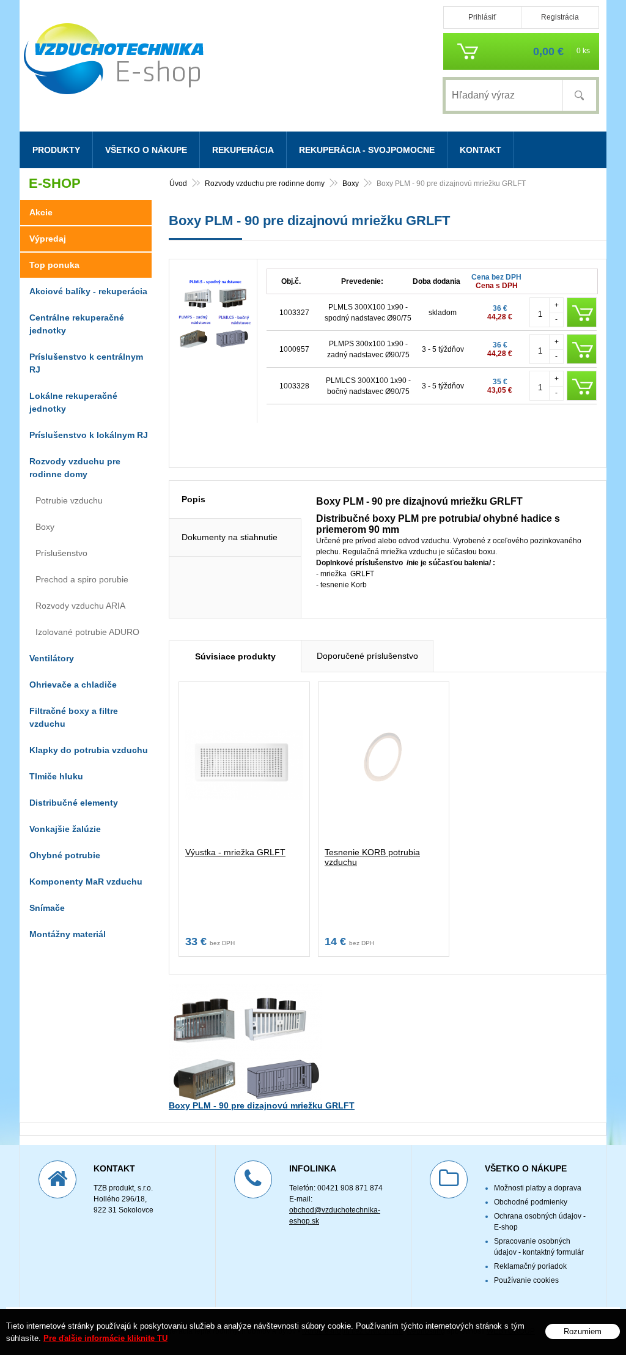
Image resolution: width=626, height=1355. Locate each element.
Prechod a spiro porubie (81, 579)
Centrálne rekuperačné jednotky (76, 324)
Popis (193, 499)
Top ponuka (54, 265)
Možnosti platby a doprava (537, 1188)
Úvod (178, 183)
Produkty (56, 150)
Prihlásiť (482, 17)
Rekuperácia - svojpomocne (367, 150)
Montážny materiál (67, 934)
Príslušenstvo (61, 553)
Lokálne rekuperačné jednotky (73, 402)
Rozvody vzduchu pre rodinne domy (265, 183)
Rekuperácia (243, 150)
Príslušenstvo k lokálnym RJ (88, 435)
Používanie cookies (526, 1280)
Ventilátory (51, 658)
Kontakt (480, 150)
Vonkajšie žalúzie (65, 829)
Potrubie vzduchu (69, 500)
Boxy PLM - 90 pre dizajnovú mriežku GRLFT (262, 1105)
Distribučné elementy (73, 802)
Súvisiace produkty (235, 656)
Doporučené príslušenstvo (367, 656)
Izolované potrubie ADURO (87, 632)
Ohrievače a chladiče (73, 684)
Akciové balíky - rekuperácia (88, 291)
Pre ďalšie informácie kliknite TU (105, 1338)
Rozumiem (583, 1331)
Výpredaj (47, 238)
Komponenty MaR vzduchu (85, 881)
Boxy (350, 183)
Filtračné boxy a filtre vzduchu (73, 717)
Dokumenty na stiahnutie (230, 537)
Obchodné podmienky (530, 1202)
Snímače (47, 908)
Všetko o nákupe (146, 150)
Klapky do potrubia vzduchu (88, 750)
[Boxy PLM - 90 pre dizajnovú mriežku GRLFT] (213, 347)
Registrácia (560, 17)
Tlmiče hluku (56, 776)
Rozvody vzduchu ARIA (80, 606)
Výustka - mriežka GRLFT (235, 852)
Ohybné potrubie (64, 855)
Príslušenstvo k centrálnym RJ (86, 363)
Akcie (41, 212)
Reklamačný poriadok (530, 1266)
